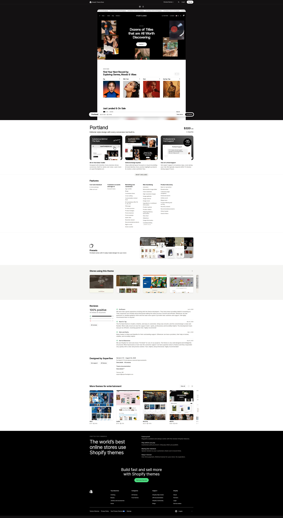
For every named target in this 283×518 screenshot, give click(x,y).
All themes (104, 363)
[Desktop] (140, 6)
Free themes (135, 497)
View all (183, 386)
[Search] (178, 2)
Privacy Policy (105, 511)
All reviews (94, 325)
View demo (180, 114)
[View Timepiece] (157, 247)
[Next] (192, 271)
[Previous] (188, 271)
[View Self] (176, 247)
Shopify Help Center (158, 495)
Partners (175, 497)
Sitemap (129, 511)
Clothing (113, 495)
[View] (101, 284)
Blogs (154, 503)
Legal (174, 500)
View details (119, 362)
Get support (94, 363)
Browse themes (168, 2)
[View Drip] (166, 247)
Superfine (190, 132)
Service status (177, 503)
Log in (183, 2)
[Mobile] (143, 6)
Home (112, 503)
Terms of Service (94, 511)
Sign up (190, 2)
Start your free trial (141, 480)
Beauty (113, 497)
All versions (127, 362)
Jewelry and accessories (117, 500)
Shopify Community (157, 500)
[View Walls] (148, 247)
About (175, 495)
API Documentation (157, 497)
